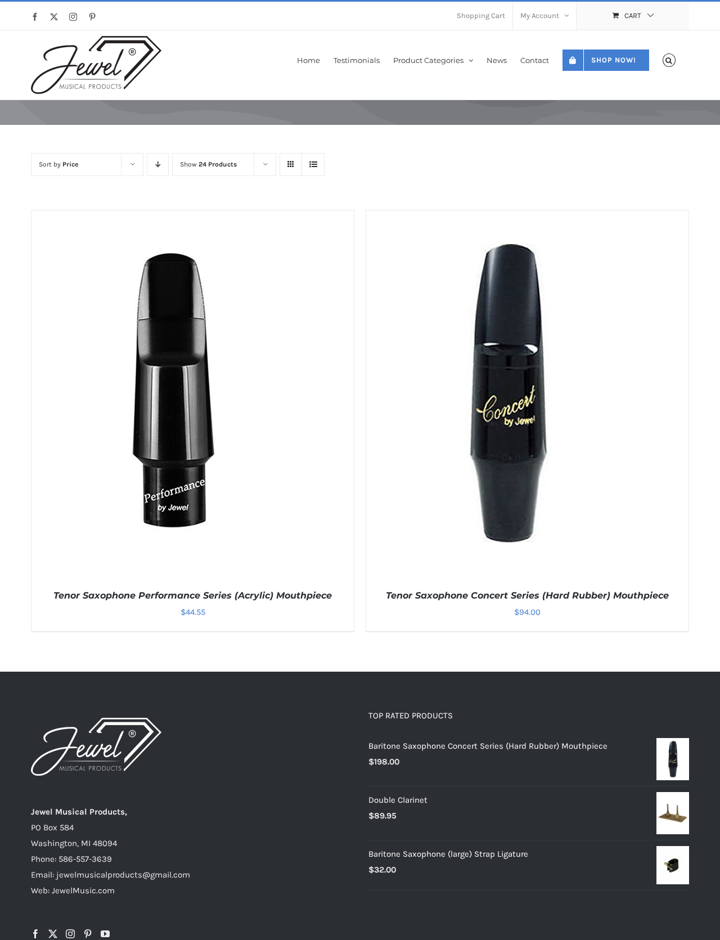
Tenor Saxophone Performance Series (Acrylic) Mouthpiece (192, 595)
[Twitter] (52, 933)
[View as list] (313, 165)
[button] (669, 59)
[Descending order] (158, 164)
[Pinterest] (87, 933)
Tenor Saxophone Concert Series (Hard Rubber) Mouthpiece (527, 595)
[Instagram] (70, 933)
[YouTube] (105, 933)
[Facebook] (35, 933)
